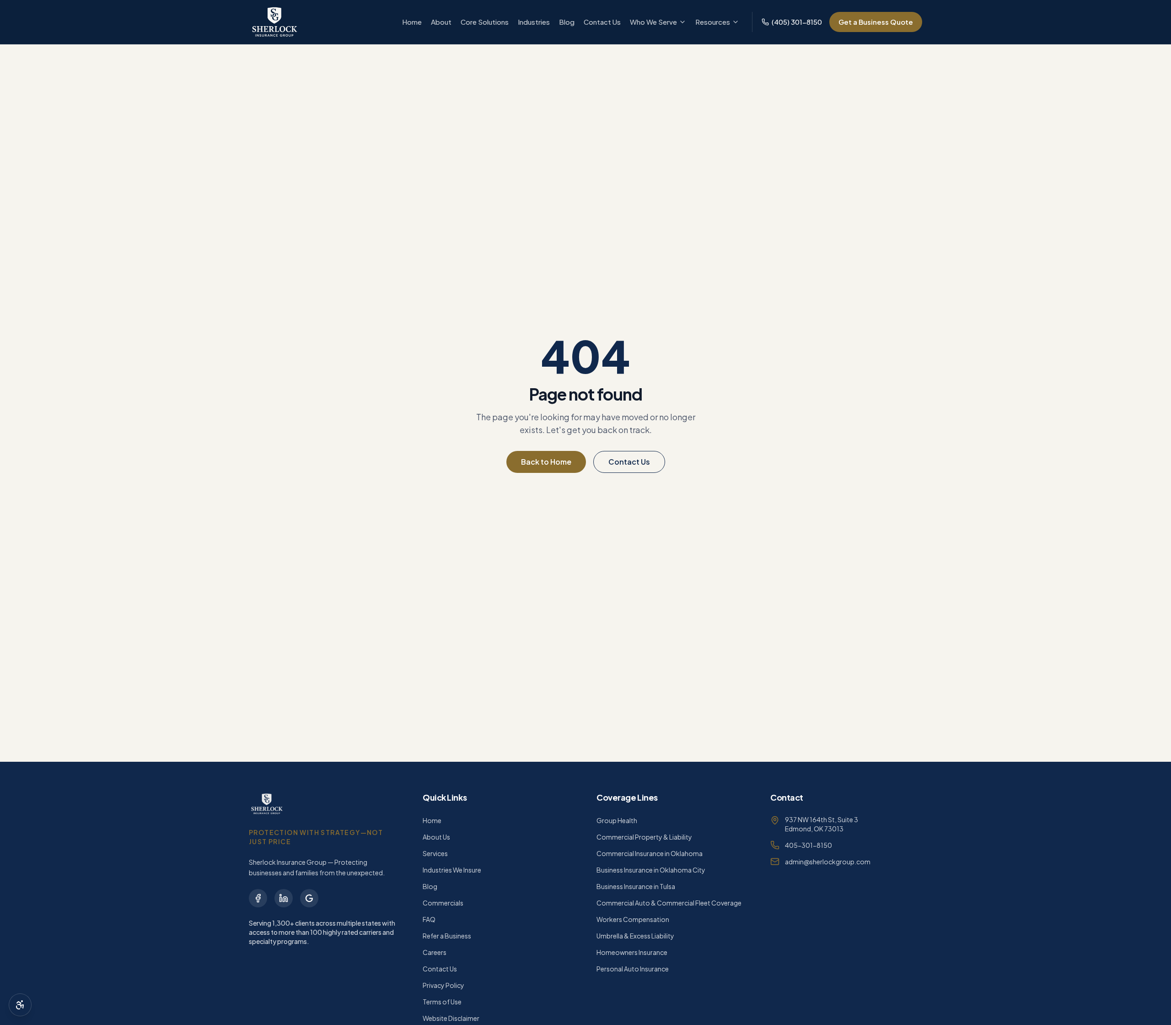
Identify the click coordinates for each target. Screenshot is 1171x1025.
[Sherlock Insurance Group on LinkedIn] (283, 898)
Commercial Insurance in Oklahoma (649, 853)
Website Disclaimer (451, 1018)
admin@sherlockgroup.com (827, 861)
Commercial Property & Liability (644, 837)
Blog (567, 21)
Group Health (616, 820)
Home (412, 21)
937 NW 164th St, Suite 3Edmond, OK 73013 (821, 824)
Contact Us (602, 21)
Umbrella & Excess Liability (635, 936)
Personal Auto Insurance (632, 969)
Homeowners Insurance (631, 952)
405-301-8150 (808, 845)
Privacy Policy (443, 985)
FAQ (429, 919)
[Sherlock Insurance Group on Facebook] (258, 898)
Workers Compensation (632, 919)
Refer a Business (447, 936)
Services (435, 853)
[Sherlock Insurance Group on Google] (309, 898)
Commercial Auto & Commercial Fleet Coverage (668, 903)
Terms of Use (442, 1002)
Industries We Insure (452, 870)
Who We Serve (653, 21)
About (441, 21)
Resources (712, 21)
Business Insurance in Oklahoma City (650, 870)
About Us (436, 837)
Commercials (443, 903)
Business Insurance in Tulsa (635, 886)
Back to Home (546, 461)
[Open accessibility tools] (20, 1005)
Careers (434, 952)
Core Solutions (485, 21)
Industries (534, 21)
